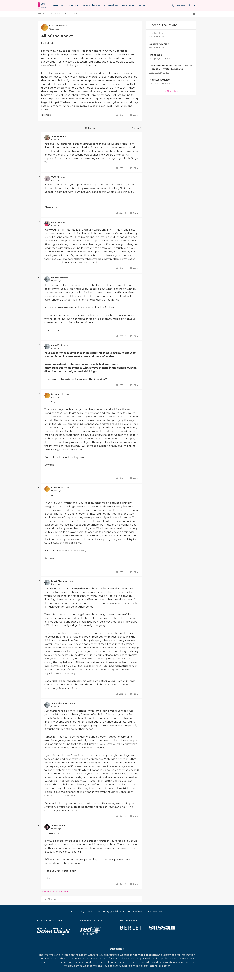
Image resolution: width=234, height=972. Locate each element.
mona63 (55, 277)
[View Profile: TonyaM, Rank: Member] (47, 137)
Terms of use (134, 911)
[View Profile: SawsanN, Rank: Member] (44, 27)
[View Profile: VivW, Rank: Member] (47, 178)
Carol (53, 222)
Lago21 (166, 72)
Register (181, 5)
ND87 (164, 37)
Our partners (154, 911)
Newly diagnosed (66, 14)
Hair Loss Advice (160, 79)
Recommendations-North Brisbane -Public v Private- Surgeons (171, 67)
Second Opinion (159, 43)
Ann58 (165, 47)
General (79, 14)
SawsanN (53, 26)
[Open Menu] (194, 14)
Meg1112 (168, 83)
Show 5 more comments (56, 891)
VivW (53, 177)
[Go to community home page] (42, 5)
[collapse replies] (38, 136)
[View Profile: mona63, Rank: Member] (47, 279)
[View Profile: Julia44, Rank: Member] (47, 827)
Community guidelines (109, 911)
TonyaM (55, 136)
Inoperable (156, 54)
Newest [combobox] (137, 128)
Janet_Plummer (59, 581)
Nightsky (166, 58)
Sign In (191, 5)
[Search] (172, 5)
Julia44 (55, 825)
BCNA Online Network (47, 14)
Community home (81, 911)
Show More (172, 91)
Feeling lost (157, 33)
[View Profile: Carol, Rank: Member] (47, 223)
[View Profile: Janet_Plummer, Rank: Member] (47, 582)
